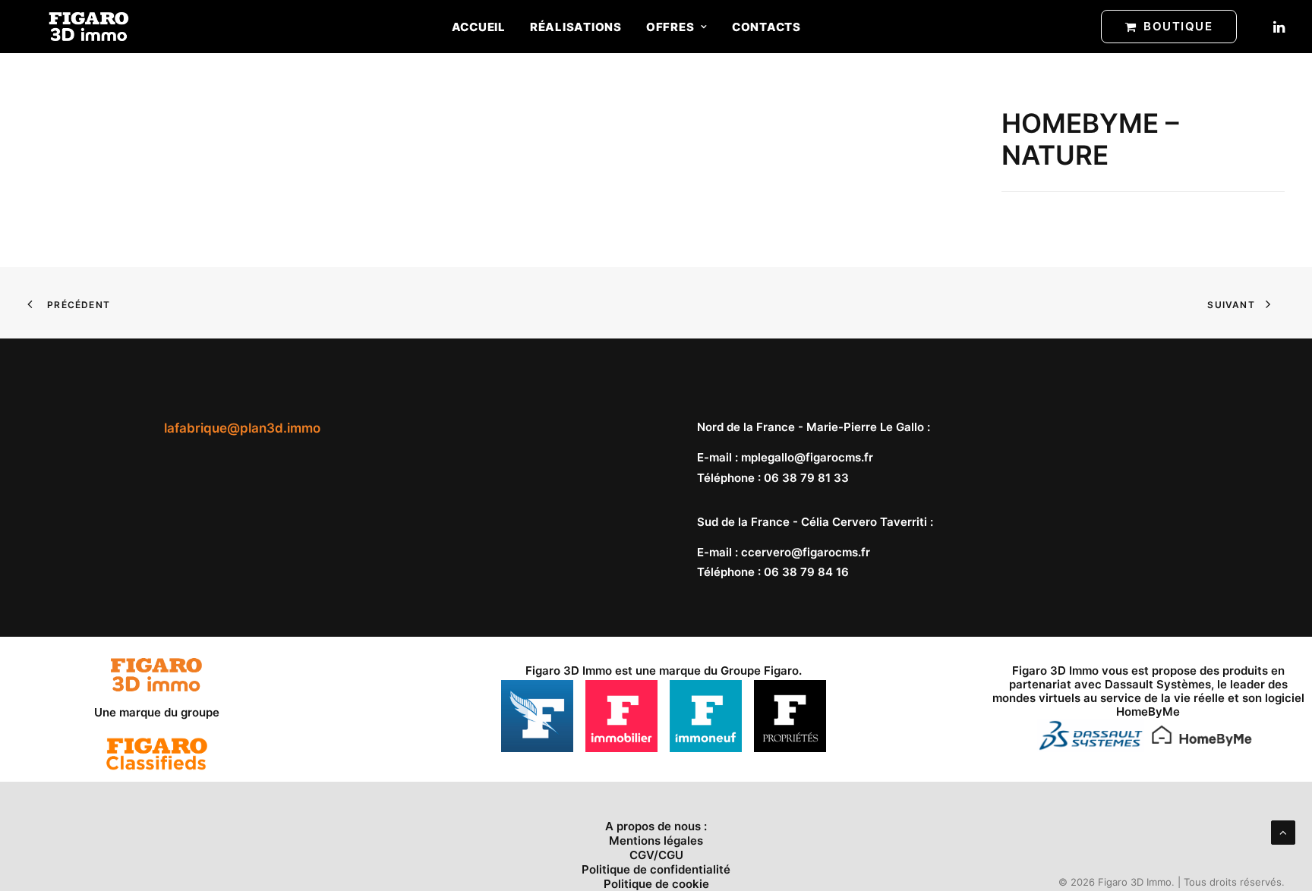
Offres (670, 27)
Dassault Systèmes (1158, 684)
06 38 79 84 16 (806, 572)
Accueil (479, 27)
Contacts (766, 27)
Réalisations (576, 27)
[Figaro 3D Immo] (88, 26)
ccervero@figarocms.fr (805, 552)
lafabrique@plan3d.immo (242, 428)
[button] (1278, 26)
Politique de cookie (656, 884)
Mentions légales (656, 840)
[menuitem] (478, 26)
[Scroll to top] (1283, 831)
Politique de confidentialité (656, 869)
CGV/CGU (656, 855)
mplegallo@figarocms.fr (807, 457)
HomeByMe (1148, 711)
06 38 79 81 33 (806, 478)
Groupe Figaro (760, 670)
